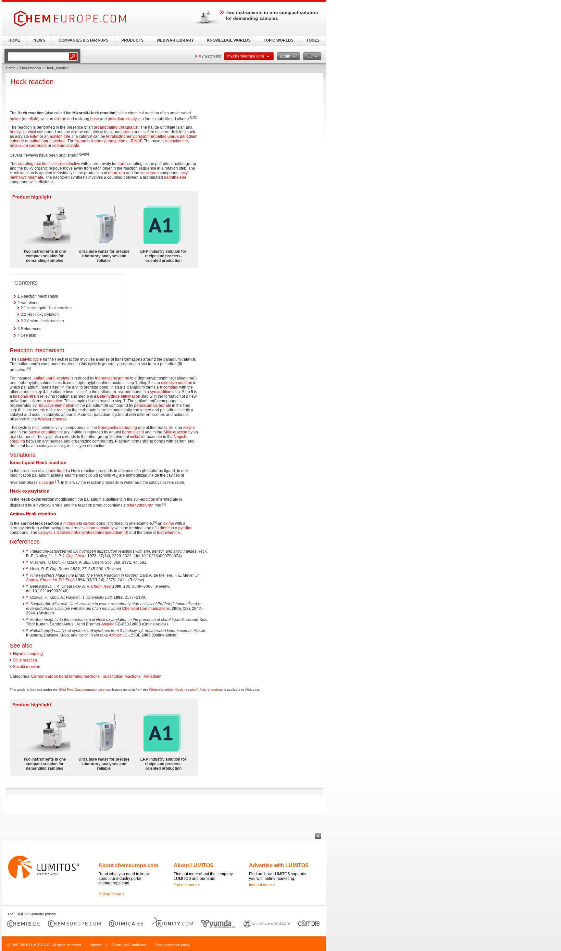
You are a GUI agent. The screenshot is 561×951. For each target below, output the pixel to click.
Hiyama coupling (28, 653)
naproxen (116, 173)
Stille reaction (175, 432)
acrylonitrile (60, 136)
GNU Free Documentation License (84, 689)
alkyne (189, 427)
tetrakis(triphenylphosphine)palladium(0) (142, 136)
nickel (135, 436)
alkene (60, 119)
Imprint (96, 945)
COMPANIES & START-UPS (83, 40)
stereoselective (67, 163)
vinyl (32, 132)
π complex (169, 387)
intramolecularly (99, 528)
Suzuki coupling (42, 432)
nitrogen (70, 523)
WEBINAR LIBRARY (175, 40)
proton (127, 132)
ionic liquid (57, 471)
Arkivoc (107, 624)
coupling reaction (33, 163)
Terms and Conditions (129, 945)
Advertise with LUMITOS (279, 865)
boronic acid (133, 432)
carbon (89, 523)
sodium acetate (65, 145)
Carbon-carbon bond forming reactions (65, 676)
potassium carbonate (28, 145)
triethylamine (176, 141)
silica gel (46, 482)
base (94, 119)
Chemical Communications (146, 608)
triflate (33, 119)
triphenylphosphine (108, 141)
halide (15, 119)
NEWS (39, 40)
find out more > (111, 894)
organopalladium (109, 127)
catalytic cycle (30, 359)
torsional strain (26, 396)
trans (122, 163)
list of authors (213, 689)
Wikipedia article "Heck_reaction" (173, 689)
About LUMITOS (194, 865)
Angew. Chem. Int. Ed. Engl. (50, 580)
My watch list (209, 56)
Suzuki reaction (26, 666)
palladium (116, 119)
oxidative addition (176, 382)
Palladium (152, 676)
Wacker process (52, 419)
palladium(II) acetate (48, 141)
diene (165, 528)
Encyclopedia (30, 68)
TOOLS (312, 40)
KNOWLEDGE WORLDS (229, 40)
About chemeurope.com (128, 865)
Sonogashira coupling (117, 427)
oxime (168, 523)
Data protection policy (173, 945)
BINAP (136, 141)
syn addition (160, 392)
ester (34, 136)
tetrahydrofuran (140, 505)
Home (10, 68)
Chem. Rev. (101, 586)
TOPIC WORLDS (278, 40)
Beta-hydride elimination (118, 396)
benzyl (15, 132)
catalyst (133, 119)
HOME (14, 40)
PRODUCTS (132, 40)
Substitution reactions (122, 676)
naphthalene (175, 177)
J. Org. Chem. (74, 556)
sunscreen (149, 173)
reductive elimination (56, 405)
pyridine (185, 528)
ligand (80, 141)
